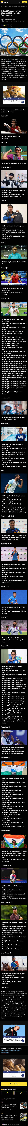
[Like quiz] (7, 1093)
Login (24, 2)
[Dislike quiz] (20, 1093)
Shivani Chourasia (10, 19)
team (10, 61)
